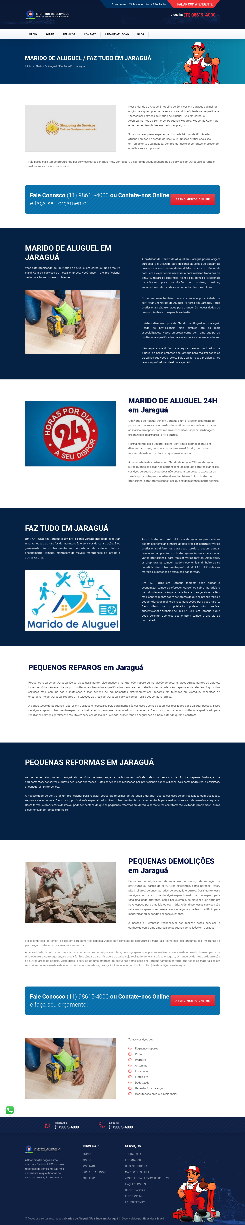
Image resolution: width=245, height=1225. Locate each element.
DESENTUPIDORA (136, 1166)
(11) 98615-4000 (200, 15)
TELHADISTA (133, 1154)
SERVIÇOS (69, 34)
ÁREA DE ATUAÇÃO (94, 1172)
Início (28, 66)
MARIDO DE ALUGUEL (138, 1172)
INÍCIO (33, 34)
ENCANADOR (133, 1160)
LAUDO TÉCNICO (135, 1202)
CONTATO (90, 34)
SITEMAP (89, 1178)
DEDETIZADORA (135, 1190)
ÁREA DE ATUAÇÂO (117, 34)
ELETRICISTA (133, 1196)
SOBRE (49, 34)
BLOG (140, 34)
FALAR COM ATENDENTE (195, 4)
